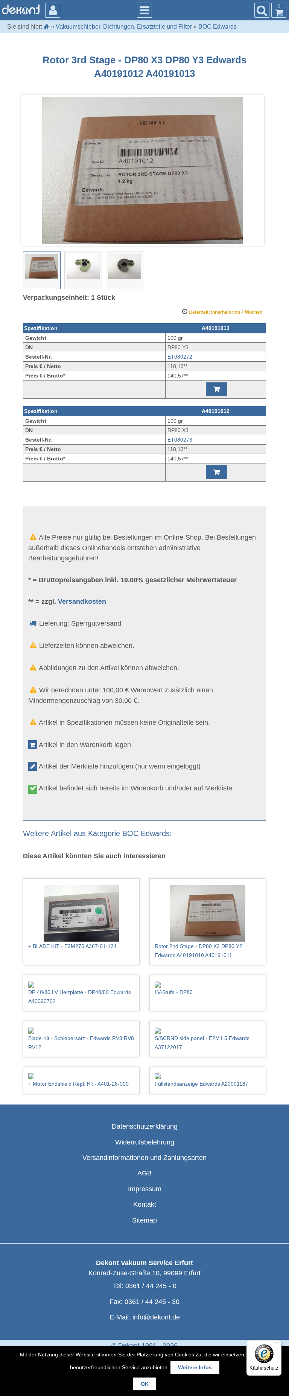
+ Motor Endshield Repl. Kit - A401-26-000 (78, 1084)
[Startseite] (46, 26)
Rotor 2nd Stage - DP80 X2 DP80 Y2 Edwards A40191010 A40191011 (198, 950)
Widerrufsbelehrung (144, 1142)
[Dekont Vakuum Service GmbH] (21, 9)
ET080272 (179, 357)
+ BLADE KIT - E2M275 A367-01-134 (72, 946)
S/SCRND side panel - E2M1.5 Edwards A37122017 (202, 1042)
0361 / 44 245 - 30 (152, 1301)
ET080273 (179, 440)
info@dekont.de (156, 1317)
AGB (144, 1173)
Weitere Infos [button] (195, 1367)
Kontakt (144, 1204)
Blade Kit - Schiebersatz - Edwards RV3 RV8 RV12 (81, 1042)
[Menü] (276, 1344)
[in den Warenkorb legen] (216, 389)
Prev (33, 170)
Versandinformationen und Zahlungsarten (144, 1157)
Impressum (144, 1189)
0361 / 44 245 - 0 (150, 1286)
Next (256, 170)
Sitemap (144, 1220)
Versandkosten (82, 601)
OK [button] (145, 1384)
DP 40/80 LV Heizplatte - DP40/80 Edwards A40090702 (79, 996)
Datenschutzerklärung (145, 1126)
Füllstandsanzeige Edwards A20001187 (201, 1084)
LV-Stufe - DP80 (174, 992)
